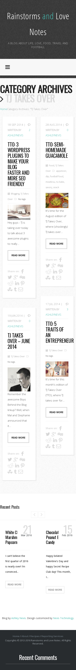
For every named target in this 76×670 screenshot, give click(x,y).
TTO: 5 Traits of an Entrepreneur (60, 332)
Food (51, 165)
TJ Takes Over (56, 350)
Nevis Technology (63, 618)
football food (56, 176)
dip (47, 176)
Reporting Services (52, 636)
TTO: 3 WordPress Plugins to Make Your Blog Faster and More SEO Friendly (19, 164)
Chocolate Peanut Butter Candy (56, 537)
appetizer (61, 170)
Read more (18, 255)
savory (49, 187)
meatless (50, 181)
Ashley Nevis (18, 618)
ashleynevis (15, 135)
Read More (14, 584)
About (24, 636)
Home (3, 109)
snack (56, 187)
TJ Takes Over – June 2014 (19, 341)
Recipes (35, 636)
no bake (60, 181)
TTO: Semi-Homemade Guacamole (57, 150)
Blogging (15, 193)
